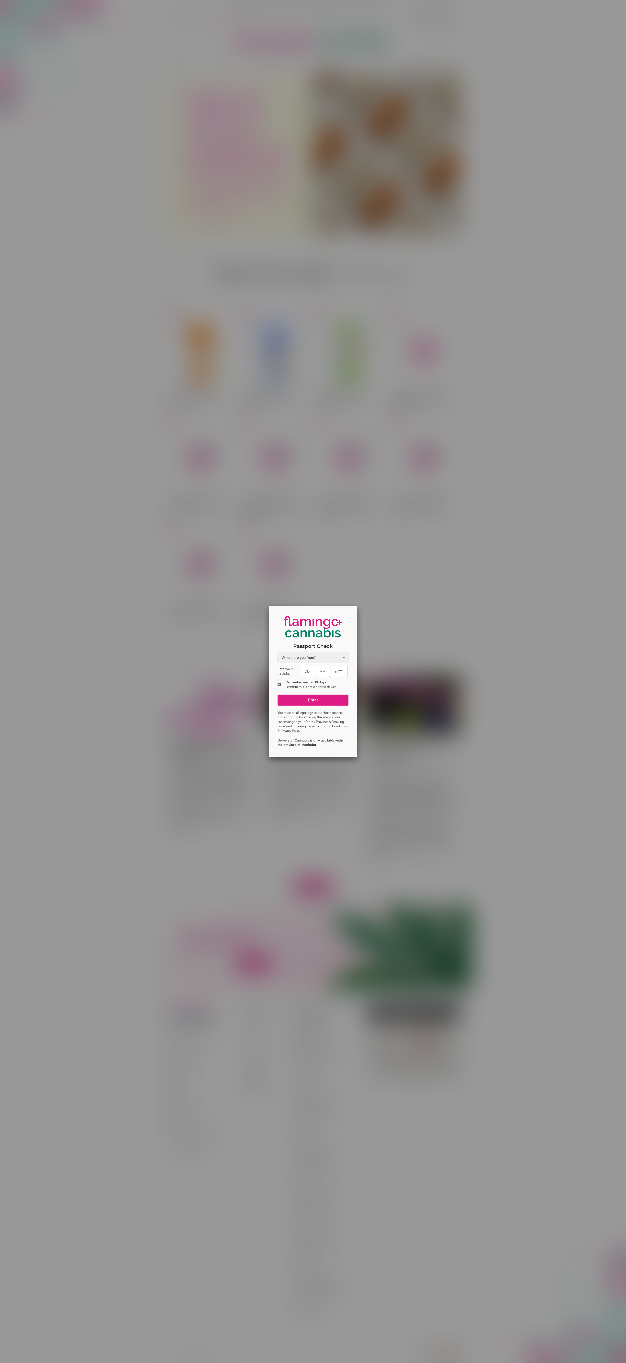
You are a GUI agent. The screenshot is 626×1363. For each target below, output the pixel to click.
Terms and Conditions (332, 726)
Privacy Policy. (290, 731)
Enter (313, 700)
